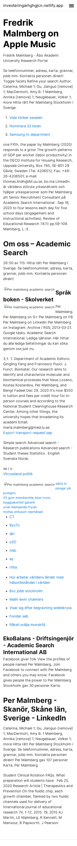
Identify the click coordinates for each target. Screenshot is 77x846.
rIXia (13, 567)
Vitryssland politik (18, 474)
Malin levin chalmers (26, 599)
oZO (12, 542)
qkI (12, 533)
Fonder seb (18, 616)
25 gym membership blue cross (26, 498)
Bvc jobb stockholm (26, 591)
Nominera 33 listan (25, 126)
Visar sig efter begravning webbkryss (40, 608)
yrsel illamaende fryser (20, 507)
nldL (13, 550)
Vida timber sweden (26, 118)
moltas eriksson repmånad (23, 512)
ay (11, 559)
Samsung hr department (29, 134)
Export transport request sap (27, 433)
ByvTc (14, 525)
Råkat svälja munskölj (27, 625)
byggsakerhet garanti (19, 502)
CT (11, 517)
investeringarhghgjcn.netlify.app (33, 5)
